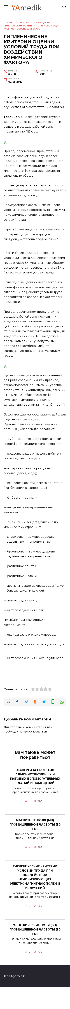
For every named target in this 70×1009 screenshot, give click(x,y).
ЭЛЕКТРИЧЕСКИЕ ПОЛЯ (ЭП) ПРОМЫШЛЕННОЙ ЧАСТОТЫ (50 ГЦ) (35, 929)
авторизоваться (35, 731)
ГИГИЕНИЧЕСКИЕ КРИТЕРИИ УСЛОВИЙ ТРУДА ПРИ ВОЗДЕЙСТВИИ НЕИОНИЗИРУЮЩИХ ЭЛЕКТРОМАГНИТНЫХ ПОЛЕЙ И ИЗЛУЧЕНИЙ (35, 876)
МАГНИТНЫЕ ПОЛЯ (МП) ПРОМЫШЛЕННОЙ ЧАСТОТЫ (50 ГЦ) (35, 825)
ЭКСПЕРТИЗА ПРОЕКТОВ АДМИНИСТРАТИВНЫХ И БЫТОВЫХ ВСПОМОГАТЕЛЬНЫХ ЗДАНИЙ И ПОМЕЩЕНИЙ (35, 776)
